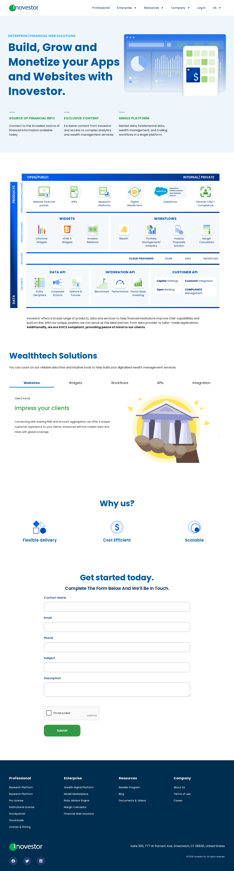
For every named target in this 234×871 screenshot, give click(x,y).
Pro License (16, 800)
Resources (151, 8)
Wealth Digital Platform (79, 787)
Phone (48, 637)
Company (178, 8)
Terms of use (182, 794)
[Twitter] (27, 861)
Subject (49, 658)
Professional (101, 8)
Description (52, 678)
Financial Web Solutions (79, 814)
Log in (201, 8)
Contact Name (55, 597)
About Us (179, 787)
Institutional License (21, 807)
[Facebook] (13, 861)
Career (178, 800)
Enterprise (124, 8)
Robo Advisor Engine (76, 800)
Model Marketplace (76, 794)
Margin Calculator (75, 807)
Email (48, 617)
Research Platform (21, 787)
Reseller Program (129, 787)
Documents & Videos (132, 800)
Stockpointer (17, 814)
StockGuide (16, 820)
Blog (121, 794)
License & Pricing (20, 827)
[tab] (31, 383)
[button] (15, 435)
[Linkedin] (41, 861)
